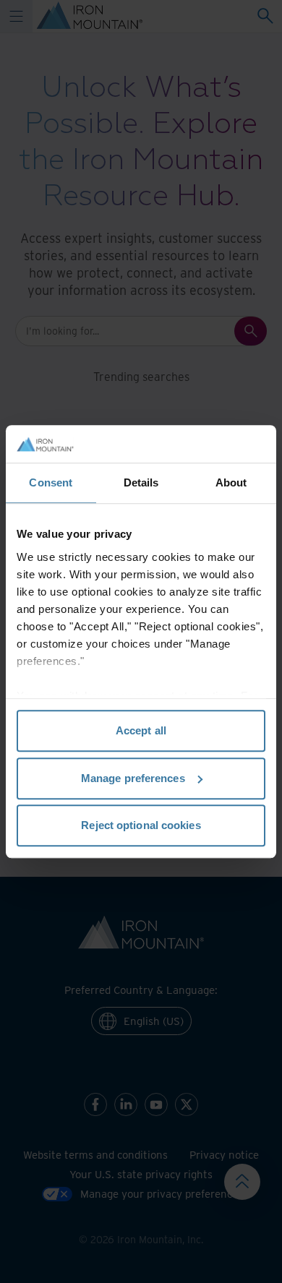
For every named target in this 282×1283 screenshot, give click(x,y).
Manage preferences (133, 778)
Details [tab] (141, 482)
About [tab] (231, 482)
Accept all (141, 730)
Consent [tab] (50, 482)
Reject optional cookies (140, 825)
